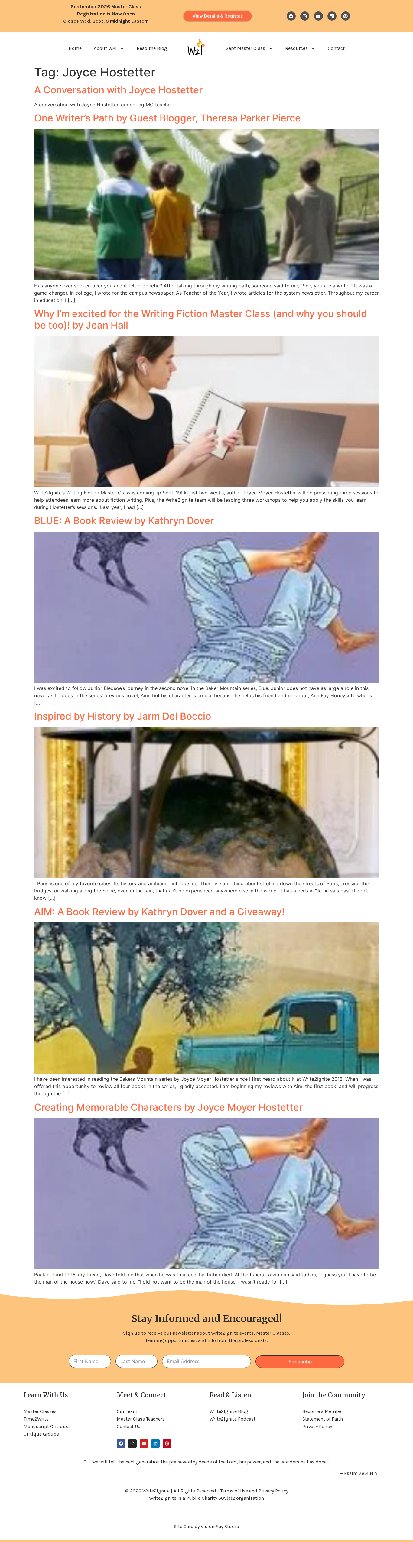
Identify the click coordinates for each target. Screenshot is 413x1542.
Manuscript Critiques (47, 1426)
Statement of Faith (322, 1419)
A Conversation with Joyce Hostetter (118, 90)
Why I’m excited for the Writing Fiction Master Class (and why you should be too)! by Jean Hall (200, 319)
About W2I (105, 48)
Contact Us (128, 1426)
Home (75, 48)
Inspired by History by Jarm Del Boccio (122, 716)
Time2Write (36, 1419)
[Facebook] (291, 16)
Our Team (127, 1411)
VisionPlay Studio (220, 1526)
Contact (336, 48)
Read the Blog (152, 48)
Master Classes (40, 1411)
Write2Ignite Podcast (232, 1419)
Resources (296, 48)
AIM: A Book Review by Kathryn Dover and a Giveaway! (159, 912)
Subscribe (300, 1362)
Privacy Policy (317, 1426)
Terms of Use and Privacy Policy (254, 1491)
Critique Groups (41, 1434)
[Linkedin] (332, 16)
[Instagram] (304, 16)
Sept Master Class (245, 48)
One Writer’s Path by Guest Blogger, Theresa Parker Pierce (167, 118)
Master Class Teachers (141, 1419)
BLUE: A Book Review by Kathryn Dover (124, 520)
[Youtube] (318, 16)
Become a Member (322, 1411)
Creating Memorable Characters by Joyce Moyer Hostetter (168, 1107)
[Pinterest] (345, 16)
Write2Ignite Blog (229, 1411)
